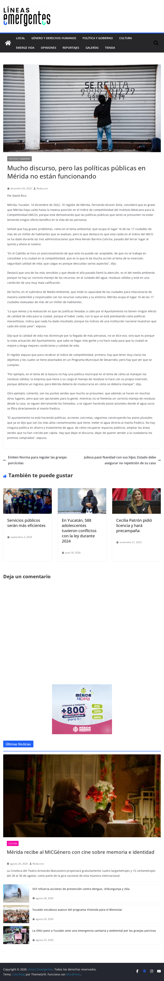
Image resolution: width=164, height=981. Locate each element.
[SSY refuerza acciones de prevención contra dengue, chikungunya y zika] (16, 893)
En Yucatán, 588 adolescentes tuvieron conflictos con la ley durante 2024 (79, 531)
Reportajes (71, 48)
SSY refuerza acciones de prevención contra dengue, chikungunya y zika (81, 889)
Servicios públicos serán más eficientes (26, 523)
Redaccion (42, 188)
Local (20, 38)
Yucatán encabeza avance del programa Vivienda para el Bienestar (77, 910)
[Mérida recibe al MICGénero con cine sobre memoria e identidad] (82, 795)
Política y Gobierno (98, 38)
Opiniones (48, 48)
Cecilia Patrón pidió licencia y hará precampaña (134, 525)
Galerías (92, 48)
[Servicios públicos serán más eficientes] (27, 491)
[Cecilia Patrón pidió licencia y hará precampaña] (136, 491)
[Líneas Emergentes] (8, 43)
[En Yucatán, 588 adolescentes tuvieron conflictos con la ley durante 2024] (82, 491)
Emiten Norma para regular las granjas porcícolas (37, 460)
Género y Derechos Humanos (53, 38)
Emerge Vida (25, 48)
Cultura (125, 38)
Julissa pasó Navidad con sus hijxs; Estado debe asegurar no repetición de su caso (120, 460)
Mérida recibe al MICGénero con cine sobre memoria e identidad (80, 852)
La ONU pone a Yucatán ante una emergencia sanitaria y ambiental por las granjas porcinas (94, 930)
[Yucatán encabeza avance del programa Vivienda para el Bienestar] (16, 914)
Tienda (110, 48)
